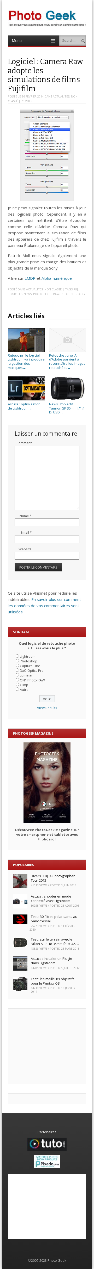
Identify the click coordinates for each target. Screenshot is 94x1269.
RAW (56, 294)
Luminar (26, 675)
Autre (24, 689)
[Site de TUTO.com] (47, 1149)
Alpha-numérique (57, 278)
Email (26, 532)
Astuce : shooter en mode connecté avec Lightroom (51, 898)
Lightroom (28, 656)
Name (26, 516)
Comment (24, 443)
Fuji (76, 289)
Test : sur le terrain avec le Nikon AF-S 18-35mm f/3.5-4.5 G (55, 941)
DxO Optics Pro (32, 670)
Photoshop (42, 294)
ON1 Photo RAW (32, 680)
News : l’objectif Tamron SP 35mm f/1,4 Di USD (66, 408)
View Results (47, 707)
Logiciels (15, 294)
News (28, 294)
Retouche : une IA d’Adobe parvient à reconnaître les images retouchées (67, 361)
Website (25, 549)
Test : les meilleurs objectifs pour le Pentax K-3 (52, 981)
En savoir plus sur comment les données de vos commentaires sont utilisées (44, 605)
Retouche (68, 294)
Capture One (30, 665)
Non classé (53, 289)
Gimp (24, 684)
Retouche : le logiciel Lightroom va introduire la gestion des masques (26, 361)
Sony (81, 294)
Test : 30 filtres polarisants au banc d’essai (54, 918)
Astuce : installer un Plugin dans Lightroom (51, 960)
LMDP (30, 278)
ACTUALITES (61, 96)
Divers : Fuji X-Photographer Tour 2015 (53, 878)
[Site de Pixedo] (47, 1166)
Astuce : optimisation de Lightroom (24, 406)
